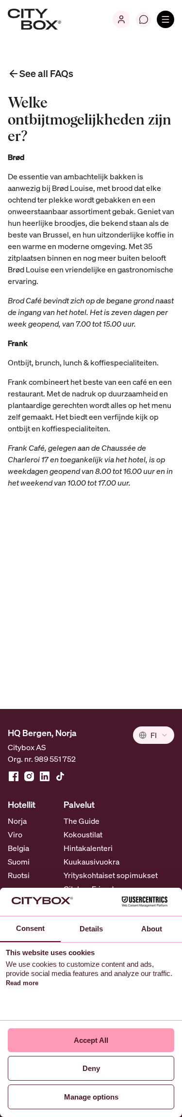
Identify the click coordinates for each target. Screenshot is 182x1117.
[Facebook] (13, 776)
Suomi (19, 861)
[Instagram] (29, 776)
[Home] (34, 19)
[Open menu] (165, 19)
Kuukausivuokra (91, 861)
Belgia (18, 848)
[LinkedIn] (44, 776)
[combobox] (153, 735)
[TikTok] (60, 776)
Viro (15, 834)
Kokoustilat (83, 834)
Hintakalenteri (88, 848)
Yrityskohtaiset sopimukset (111, 875)
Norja (17, 821)
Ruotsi (19, 875)
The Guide (81, 821)
